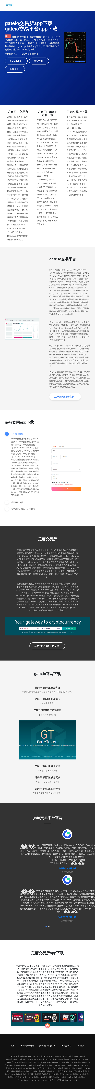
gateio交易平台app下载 (47, 1046)
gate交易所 (80, 1046)
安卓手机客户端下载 (67, 917)
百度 (12, 1046)
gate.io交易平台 (66, 1046)
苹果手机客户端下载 (67, 868)
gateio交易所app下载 (27, 1046)
